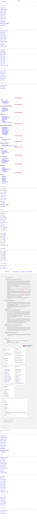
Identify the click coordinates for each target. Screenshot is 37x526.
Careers (3, 177)
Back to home (4, 183)
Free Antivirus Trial (5, 108)
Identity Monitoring (5, 127)
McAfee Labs (4, 168)
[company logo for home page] (3, 1)
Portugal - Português (3, 479)
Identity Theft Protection (28, 271)
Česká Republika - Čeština (4, 30)
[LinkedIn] (30, 346)
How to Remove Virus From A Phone (7, 122)
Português (4, 233)
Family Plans (4, 170)
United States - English (3, 85)
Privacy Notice (21, 291)
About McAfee (4, 176)
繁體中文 (7, 204)
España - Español (2, 482)
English (6, 190)
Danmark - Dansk (2, 32)
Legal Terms (4, 181)
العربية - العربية (2, 63)
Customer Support (22, 289)
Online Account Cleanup (5, 130)
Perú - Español (2, 79)
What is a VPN (4, 140)
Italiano (3, 225)
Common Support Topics (5, 152)
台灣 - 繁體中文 (2, 25)
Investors (3, 180)
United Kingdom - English (4, 65)
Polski (4, 230)
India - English (2, 15)
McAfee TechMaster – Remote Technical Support (9, 145)
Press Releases (4, 179)
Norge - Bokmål (2, 49)
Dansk (4, 213)
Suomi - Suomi (2, 33)
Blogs (3, 167)
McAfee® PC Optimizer (19, 360)
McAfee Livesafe (4, 119)
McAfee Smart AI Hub (5, 158)
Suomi (4, 214)
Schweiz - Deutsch (3, 60)
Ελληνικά (4, 219)
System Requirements (14, 315)
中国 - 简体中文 (2, 448)
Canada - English (2, 86)
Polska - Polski (2, 51)
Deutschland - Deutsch (3, 36)
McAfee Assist (4, 150)
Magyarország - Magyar (3, 41)
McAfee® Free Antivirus (19, 358)
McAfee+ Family (4, 101)
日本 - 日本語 (2, 20)
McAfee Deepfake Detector (6, 160)
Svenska (4, 237)
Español (4, 236)
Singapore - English (3, 10)
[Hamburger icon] (33, 3)
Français (4, 216)
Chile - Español (2, 75)
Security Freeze (4, 129)
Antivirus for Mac (4, 118)
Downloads (3, 111)
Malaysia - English (3, 12)
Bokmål (4, 228)
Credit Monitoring (4, 128)
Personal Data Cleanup (5, 131)
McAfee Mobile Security (5, 116)
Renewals (3, 153)
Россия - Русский (3, 54)
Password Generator (5, 110)
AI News (3, 159)
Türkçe (4, 242)
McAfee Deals (22, 271)
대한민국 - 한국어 (3, 18)
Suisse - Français (2, 485)
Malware (3, 120)
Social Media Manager (5, 133)
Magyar (6, 222)
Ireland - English (2, 466)
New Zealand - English (3, 9)
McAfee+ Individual (5, 100)
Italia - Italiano (2, 44)
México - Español (2, 78)
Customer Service (4, 151)
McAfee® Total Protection (6, 102)
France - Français (2, 35)
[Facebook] (26, 346)
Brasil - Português (2, 73)
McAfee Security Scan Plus (6, 117)
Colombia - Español (3, 76)
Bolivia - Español (2, 72)
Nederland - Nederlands (3, 472)
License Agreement (17, 291)
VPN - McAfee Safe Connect (6, 139)
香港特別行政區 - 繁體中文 (4, 23)
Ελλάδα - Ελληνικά (3, 38)
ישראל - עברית (2, 469)
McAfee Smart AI (4, 161)
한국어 (5, 199)
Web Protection (4, 134)
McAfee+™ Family (18, 353)
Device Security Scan (5, 109)
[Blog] (31, 346)
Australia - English (3, 7)
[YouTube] (28, 346)
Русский (4, 234)
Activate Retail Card (5, 171)
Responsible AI (4, 162)
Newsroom (3, 178)
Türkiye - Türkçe (2, 488)
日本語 (3, 201)
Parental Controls (4, 169)
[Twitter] (24, 346)
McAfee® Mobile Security (19, 362)
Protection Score (4, 121)
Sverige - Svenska (3, 57)
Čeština (7, 211)
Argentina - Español (3, 70)
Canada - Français (3, 88)
